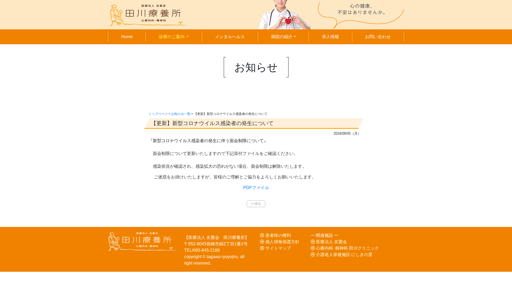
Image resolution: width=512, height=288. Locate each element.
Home (127, 36)
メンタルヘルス (230, 36)
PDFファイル (256, 187)
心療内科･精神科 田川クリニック (347, 248)
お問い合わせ (378, 36)
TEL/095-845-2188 (202, 250)
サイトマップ (277, 248)
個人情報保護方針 (281, 241)
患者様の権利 (277, 235)
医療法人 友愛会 (331, 241)
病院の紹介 (282, 36)
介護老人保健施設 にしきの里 (344, 254)
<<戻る (256, 204)
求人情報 (330, 36)
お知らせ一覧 (180, 114)
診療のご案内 (180, 36)
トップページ (158, 114)
